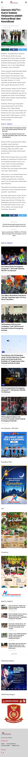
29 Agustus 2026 (5, 272)
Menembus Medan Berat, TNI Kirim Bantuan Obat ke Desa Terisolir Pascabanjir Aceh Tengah (17, 626)
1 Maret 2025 (12, 640)
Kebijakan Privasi (15, 745)
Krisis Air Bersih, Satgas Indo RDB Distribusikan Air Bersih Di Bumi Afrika (17, 607)
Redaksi (3, 743)
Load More (14, 653)
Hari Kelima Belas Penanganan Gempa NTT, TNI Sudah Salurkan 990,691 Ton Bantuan (14, 129)
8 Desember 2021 (12, 650)
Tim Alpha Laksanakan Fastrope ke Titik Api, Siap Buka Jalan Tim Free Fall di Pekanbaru (14, 135)
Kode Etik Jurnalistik (5, 745)
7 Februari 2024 (12, 610)
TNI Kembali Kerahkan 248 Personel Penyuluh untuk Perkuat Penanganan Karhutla (13, 419)
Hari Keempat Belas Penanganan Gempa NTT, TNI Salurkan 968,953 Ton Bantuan (13, 390)
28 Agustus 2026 (5, 394)
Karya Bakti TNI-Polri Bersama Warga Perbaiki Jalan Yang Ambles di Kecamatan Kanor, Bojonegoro (17, 646)
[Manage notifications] (3, 754)
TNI (5, 7)
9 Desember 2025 (12, 630)
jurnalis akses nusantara (13, 25)
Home (2, 7)
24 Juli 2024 (11, 620)
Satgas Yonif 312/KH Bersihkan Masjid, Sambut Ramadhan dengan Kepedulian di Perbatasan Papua (18, 636)
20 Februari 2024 (7, 27)
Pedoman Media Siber (11, 743)
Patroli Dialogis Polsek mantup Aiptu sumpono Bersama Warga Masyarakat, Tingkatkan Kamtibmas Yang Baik (18, 616)
